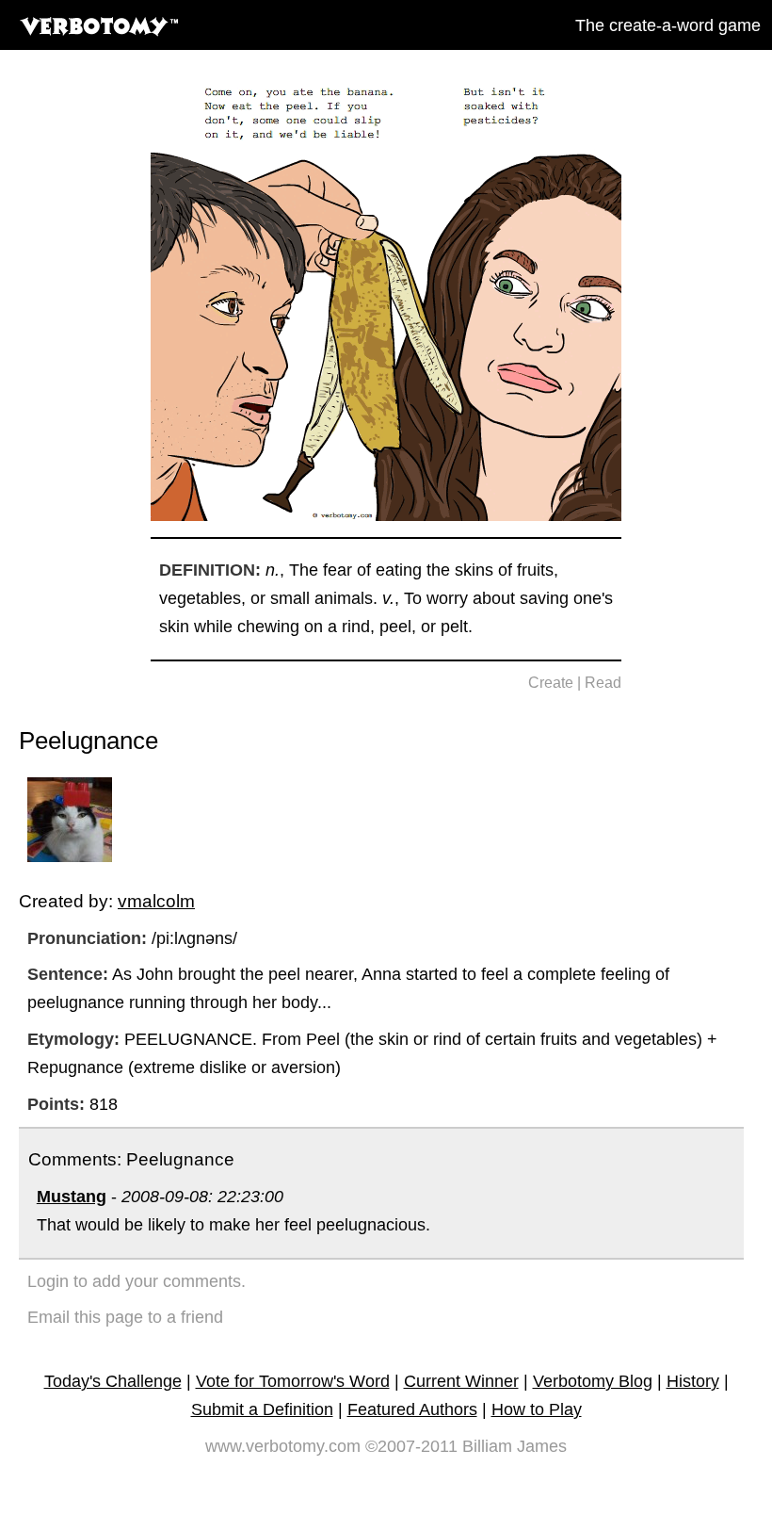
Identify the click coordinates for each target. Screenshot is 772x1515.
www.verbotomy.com (283, 1446)
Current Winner (461, 1381)
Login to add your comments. (136, 1281)
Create (550, 683)
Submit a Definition (262, 1409)
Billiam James (514, 1446)
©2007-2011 (411, 1446)
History (693, 1381)
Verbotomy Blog (592, 1381)
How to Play (536, 1409)
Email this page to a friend (125, 1317)
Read (603, 683)
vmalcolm (156, 900)
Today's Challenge (113, 1381)
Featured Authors (412, 1409)
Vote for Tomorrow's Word (293, 1381)
